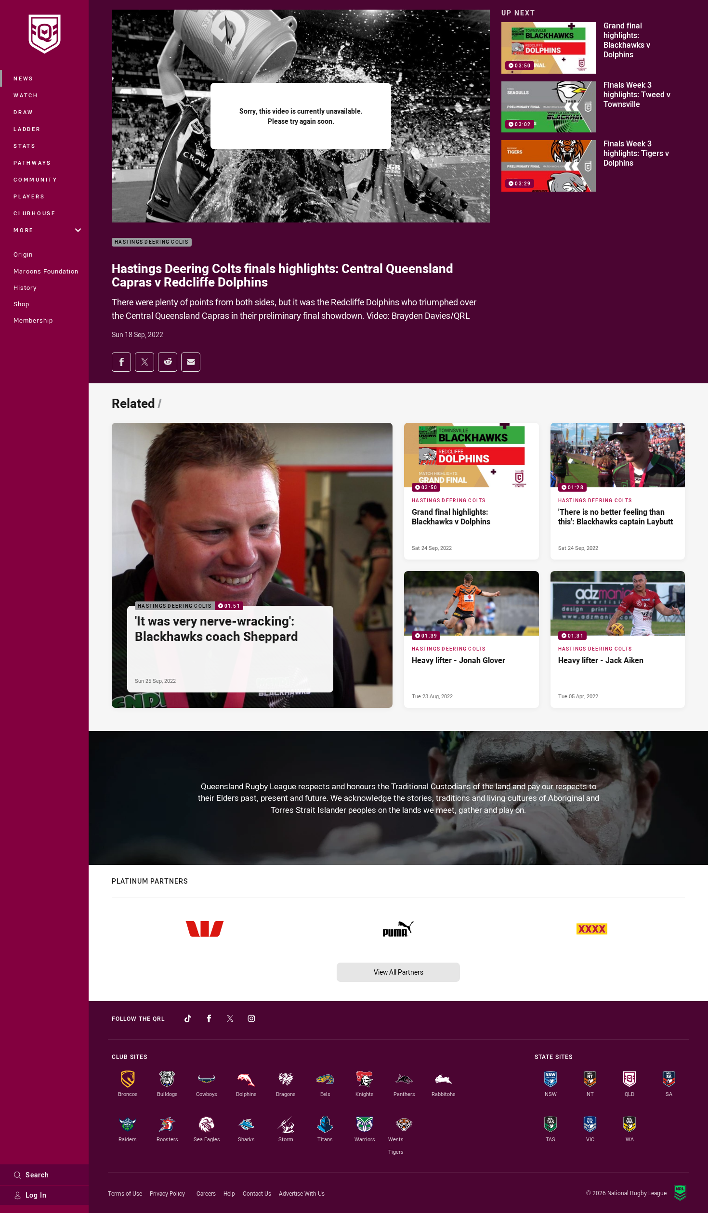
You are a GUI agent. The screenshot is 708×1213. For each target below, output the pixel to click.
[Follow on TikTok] (188, 1018)
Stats (24, 145)
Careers (206, 1193)
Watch (26, 95)
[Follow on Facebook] (209, 1018)
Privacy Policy (167, 1193)
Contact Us (257, 1193)
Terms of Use (125, 1193)
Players (29, 196)
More (23, 230)
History (25, 287)
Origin (23, 254)
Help (229, 1193)
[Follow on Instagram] (251, 1018)
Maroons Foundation (46, 271)
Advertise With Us (302, 1193)
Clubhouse (34, 213)
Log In (36, 1195)
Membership (33, 320)
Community (35, 179)
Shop (21, 304)
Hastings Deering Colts (152, 242)
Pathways (32, 162)
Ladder (27, 128)
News (23, 78)
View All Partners (398, 972)
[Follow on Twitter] (230, 1018)
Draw (23, 112)
